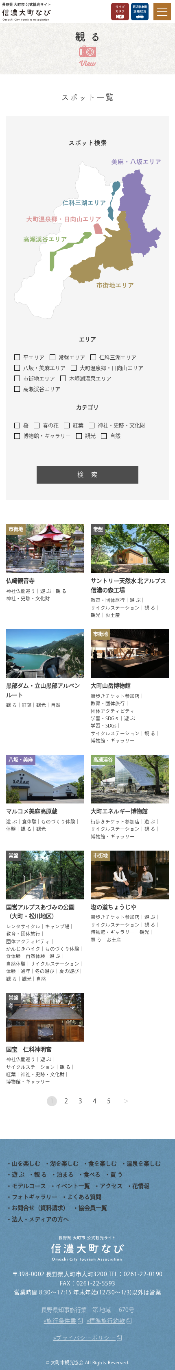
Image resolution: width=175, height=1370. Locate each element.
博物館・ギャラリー (47, 436)
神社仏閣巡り (20, 591)
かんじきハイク (23, 949)
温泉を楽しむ (144, 1163)
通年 (26, 971)
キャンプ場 (57, 926)
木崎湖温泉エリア (90, 378)
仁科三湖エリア (117, 357)
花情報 (140, 1186)
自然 (115, 436)
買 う (96, 940)
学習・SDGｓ (105, 718)
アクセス (111, 1186)
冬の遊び (45, 971)
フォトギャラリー (34, 1197)
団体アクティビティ (113, 711)
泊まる (65, 1174)
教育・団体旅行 (108, 600)
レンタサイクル (23, 926)
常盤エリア (72, 357)
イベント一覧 (73, 1186)
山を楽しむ (26, 1163)
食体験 (29, 821)
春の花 (51, 425)
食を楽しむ (102, 1163)
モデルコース (29, 1186)
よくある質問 (84, 1197)
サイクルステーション (115, 608)
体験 (11, 829)
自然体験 (35, 956)
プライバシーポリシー (86, 1338)
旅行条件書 (61, 1321)
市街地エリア (39, 378)
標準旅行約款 (107, 1321)
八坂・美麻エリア (44, 368)
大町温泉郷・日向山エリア (111, 368)
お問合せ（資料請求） (40, 1208)
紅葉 (78, 425)
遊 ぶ (45, 591)
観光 (90, 436)
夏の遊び (69, 971)
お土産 (112, 615)
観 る (61, 591)
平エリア (33, 357)
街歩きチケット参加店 (115, 696)
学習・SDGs (103, 725)
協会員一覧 (93, 1208)
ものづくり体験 (58, 821)
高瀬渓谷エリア (41, 389)
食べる (92, 1174)
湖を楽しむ (64, 1163)
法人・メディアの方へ (40, 1219)
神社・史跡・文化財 (121, 425)
